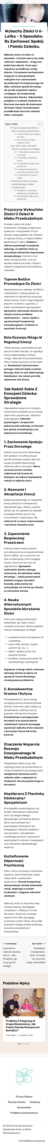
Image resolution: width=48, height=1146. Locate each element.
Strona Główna (24, 1096)
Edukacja (35, 1102)
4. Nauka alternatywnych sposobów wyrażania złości (28, 170)
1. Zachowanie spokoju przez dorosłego (29, 153)
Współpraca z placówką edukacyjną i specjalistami (27, 191)
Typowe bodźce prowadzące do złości (29, 135)
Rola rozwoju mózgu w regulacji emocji (26, 141)
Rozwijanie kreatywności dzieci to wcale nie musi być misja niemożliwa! (35, 953)
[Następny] (41, 1015)
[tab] (19, 1043)
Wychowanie (24, 1107)
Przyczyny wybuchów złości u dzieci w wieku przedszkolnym (25, 129)
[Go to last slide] (7, 1015)
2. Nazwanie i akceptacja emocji (27, 159)
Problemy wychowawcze (24, 27)
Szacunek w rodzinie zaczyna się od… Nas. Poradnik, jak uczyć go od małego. (11, 955)
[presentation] (24, 1002)
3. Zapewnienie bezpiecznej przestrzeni (28, 164)
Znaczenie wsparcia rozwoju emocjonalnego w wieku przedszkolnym (25, 184)
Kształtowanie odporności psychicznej (27, 197)
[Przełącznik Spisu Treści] (38, 124)
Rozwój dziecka (16, 1102)
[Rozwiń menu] (42, 4)
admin (13, 1035)
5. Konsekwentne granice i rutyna (27, 176)
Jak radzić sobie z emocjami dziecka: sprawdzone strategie (26, 147)
